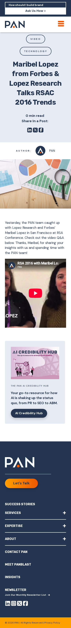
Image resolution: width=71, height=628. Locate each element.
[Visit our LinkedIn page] (7, 604)
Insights (12, 577)
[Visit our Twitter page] (19, 604)
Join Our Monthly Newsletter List (25, 594)
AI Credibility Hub (29, 413)
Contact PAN (16, 552)
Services (35, 512)
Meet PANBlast (18, 564)
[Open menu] (61, 24)
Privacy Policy (52, 622)
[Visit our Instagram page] (13, 604)
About (35, 538)
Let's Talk (21, 483)
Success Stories (20, 504)
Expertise (35, 525)
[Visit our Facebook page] (25, 604)
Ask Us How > (35, 11)
